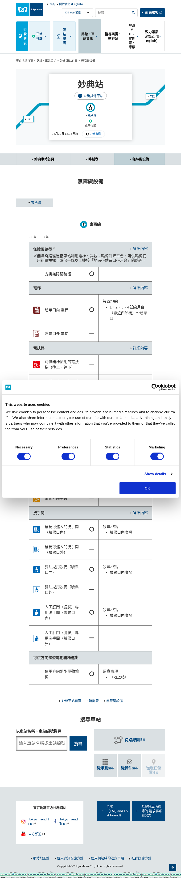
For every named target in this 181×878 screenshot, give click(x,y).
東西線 (92, 115)
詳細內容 (140, 249)
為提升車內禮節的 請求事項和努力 (151, 811)
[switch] (68, 456)
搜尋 (135, 740)
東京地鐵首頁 (24, 61)
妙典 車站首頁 (69, 61)
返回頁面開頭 (172, 867)
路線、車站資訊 (46, 61)
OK (147, 488)
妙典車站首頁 (44, 159)
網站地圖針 (41, 858)
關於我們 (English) (71, 4)
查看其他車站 (93, 96)
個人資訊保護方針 (70, 858)
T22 (152, 96)
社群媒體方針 (141, 858)
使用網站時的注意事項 (107, 858)
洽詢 (52, 4)
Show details (155, 474)
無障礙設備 (140, 159)
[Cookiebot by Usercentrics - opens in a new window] (155, 387)
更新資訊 (95, 134)
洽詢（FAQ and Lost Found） (117, 811)
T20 (29, 119)
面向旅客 (151, 12)
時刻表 (93, 159)
